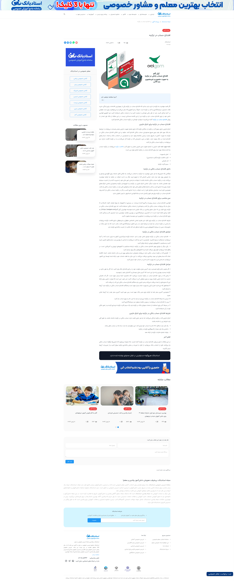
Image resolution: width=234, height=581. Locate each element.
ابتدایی (152, 14)
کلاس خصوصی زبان (80, 85)
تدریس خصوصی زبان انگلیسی (135, 543)
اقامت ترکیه (119, 147)
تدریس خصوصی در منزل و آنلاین (82, 545)
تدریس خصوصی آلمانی (137, 539)
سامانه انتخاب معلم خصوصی (160, 539)
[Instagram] (66, 561)
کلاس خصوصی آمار (80, 115)
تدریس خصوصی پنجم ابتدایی (81, 552)
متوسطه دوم (132, 14)
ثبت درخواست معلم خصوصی (219, 574)
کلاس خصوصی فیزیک (80, 91)
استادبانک (167, 42)
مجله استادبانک (166, 22)
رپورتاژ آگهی (155, 22)
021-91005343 (82, 558)
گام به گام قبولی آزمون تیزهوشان (86, 413)
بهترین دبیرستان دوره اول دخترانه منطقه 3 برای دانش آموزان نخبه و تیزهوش (152, 414)
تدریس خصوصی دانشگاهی (136, 552)
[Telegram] (69, 561)
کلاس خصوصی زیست (80, 103)
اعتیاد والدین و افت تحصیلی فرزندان (120, 413)
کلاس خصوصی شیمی (80, 97)
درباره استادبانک (164, 549)
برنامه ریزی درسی (102, 14)
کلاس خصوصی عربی (80, 109)
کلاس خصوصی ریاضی (80, 79)
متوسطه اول (143, 14)
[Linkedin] (73, 561)
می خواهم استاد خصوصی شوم (160, 543)
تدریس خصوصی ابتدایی (137, 546)
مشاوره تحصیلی (115, 14)
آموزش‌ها (91, 14)
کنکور (124, 14)
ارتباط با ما (166, 546)
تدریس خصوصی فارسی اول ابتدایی (134, 549)
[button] (118, 427)
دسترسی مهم (81, 14)
